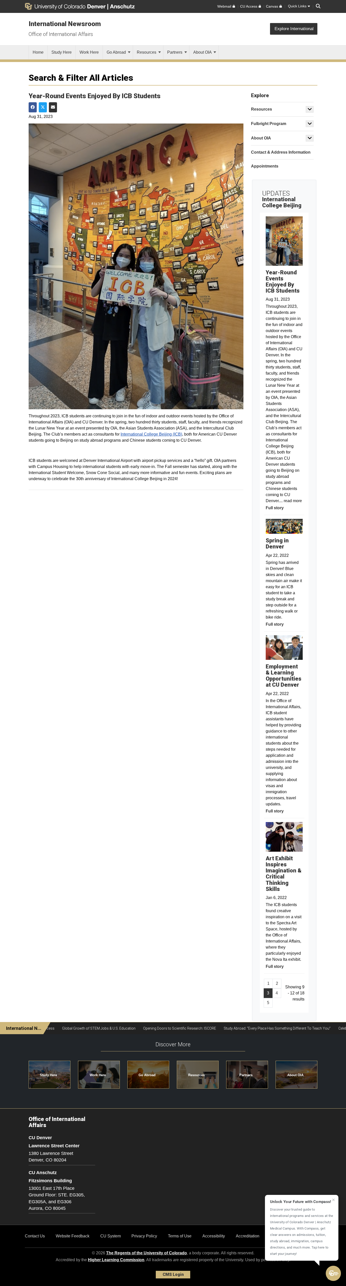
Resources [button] (196, 1075)
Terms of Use (179, 1236)
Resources (147, 52)
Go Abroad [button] (147, 1075)
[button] (333, 1273)
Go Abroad (117, 52)
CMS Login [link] (173, 1274)
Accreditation (247, 1236)
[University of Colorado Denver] (66, 6)
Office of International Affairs (61, 34)
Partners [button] (246, 1075)
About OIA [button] (295, 1075)
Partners (175, 52)
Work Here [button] (98, 1075)
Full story (275, 508)
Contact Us (35, 1236)
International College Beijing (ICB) (151, 434)
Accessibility (213, 1236)
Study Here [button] (48, 1075)
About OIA (203, 52)
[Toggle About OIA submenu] (310, 138)
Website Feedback (72, 1236)
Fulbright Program (268, 123)
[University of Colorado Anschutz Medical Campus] (123, 6)
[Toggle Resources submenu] (310, 109)
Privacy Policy (144, 1236)
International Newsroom (65, 24)
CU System (110, 1236)
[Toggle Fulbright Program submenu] (310, 123)
